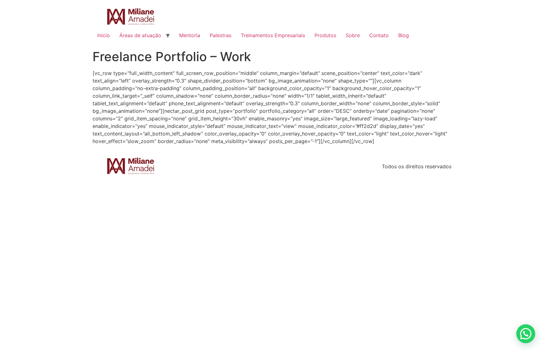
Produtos (325, 35)
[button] (525, 333)
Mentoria (189, 35)
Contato (379, 35)
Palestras (220, 35)
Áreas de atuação (140, 35)
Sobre (353, 35)
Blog (403, 35)
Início (103, 35)
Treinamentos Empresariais (273, 35)
